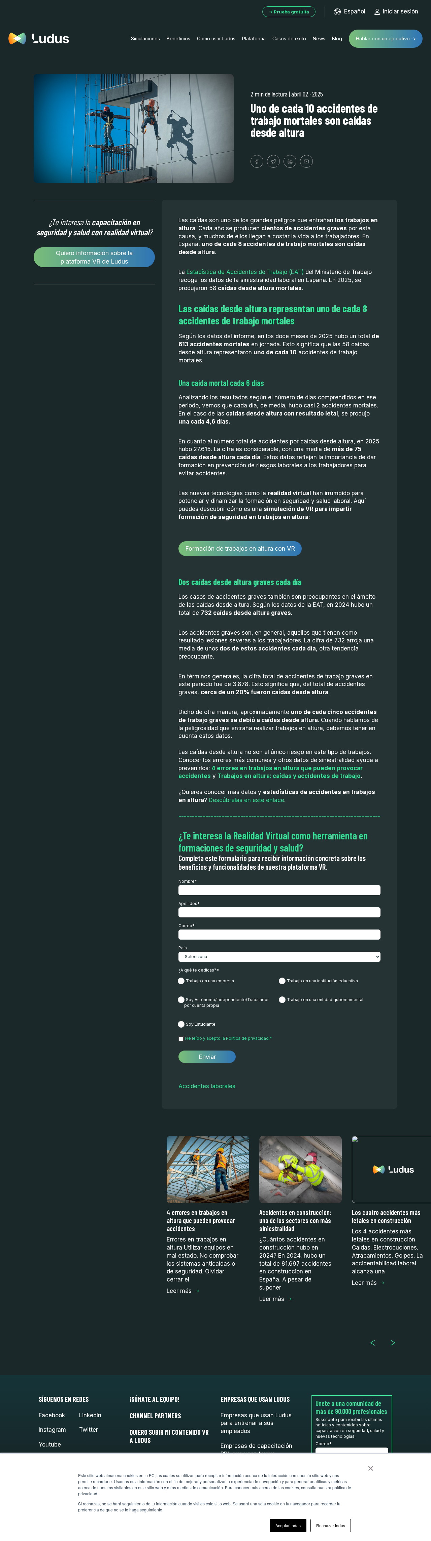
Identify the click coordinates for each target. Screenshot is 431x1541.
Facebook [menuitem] (52, 1415)
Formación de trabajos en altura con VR (240, 548)
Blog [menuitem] (337, 38)
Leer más (179, 1291)
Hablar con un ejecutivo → (386, 38)
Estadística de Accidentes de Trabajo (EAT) (245, 272)
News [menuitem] (319, 38)
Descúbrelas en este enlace (246, 800)
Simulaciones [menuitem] (145, 38)
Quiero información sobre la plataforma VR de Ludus (94, 257)
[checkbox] (279, 1002)
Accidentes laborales (206, 1086)
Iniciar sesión (400, 11)
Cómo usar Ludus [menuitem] (216, 38)
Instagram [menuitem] (52, 1429)
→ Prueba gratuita (289, 11)
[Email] (306, 161)
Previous (375, 1343)
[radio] (228, 982)
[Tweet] (273, 161)
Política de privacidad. (248, 1038)
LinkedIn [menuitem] (90, 1415)
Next (396, 1343)
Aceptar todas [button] (288, 1525)
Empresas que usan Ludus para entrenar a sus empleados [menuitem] (256, 1423)
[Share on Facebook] (257, 161)
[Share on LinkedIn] (290, 161)
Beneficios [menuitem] (178, 38)
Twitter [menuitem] (88, 1429)
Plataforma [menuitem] (254, 38)
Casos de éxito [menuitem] (289, 38)
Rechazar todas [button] (330, 1525)
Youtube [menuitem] (50, 1444)
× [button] (370, 1466)
